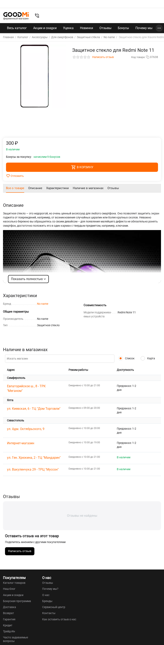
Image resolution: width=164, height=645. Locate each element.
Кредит (7, 625)
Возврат (8, 613)
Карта (151, 358)
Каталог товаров (14, 582)
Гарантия (9, 619)
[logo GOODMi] (16, 16)
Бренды (47, 601)
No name (42, 303)
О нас (45, 595)
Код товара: (138, 57)
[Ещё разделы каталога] (159, 28)
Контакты (48, 613)
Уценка (68, 28)
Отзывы (105, 28)
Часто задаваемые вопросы (15, 639)
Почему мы (143, 28)
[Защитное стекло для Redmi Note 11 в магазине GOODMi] (34, 76)
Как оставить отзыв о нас (59, 619)
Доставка (9, 607)
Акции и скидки (45, 28)
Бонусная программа (17, 601)
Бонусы (123, 28)
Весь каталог (17, 28)
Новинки (86, 28)
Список (129, 358)
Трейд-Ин (9, 631)
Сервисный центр (53, 607)
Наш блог (9, 588)
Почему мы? (50, 588)
